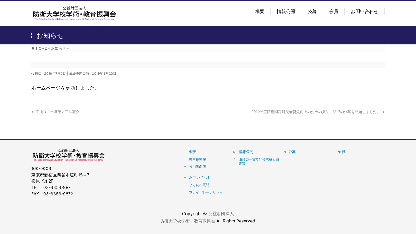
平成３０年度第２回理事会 (55, 111)
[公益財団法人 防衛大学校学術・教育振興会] (74, 17)
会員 (341, 151)
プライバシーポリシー (206, 192)
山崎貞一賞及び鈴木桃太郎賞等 (259, 161)
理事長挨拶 (197, 159)
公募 (292, 151)
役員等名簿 (197, 167)
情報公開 (246, 151)
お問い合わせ (200, 177)
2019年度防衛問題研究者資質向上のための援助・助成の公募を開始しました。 (318, 111)
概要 (192, 151)
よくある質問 (199, 185)
